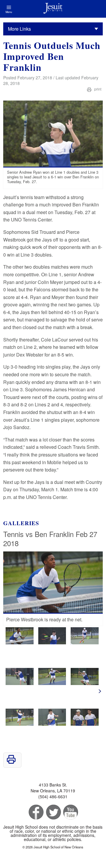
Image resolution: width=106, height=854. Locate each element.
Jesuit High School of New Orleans (53, 8)
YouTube (70, 812)
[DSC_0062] (85, 723)
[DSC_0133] (85, 642)
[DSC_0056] (20, 642)
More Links (19, 28)
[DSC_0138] (52, 642)
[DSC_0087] (85, 683)
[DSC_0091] (52, 683)
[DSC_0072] (52, 723)
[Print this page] (11, 762)
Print (97, 88)
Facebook (35, 812)
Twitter (53, 812)
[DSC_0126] (20, 683)
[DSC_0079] (20, 723)
